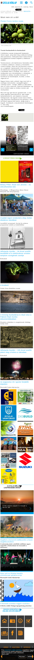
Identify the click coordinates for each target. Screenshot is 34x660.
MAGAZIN (27, 11)
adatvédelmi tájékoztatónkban (13, 650)
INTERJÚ (27, 647)
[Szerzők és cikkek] (20, 636)
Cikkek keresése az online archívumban (11, 610)
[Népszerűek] (20, 624)
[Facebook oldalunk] (12, 636)
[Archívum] (4, 636)
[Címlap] (4, 624)
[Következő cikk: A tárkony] (1, 656)
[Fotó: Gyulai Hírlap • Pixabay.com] (4, 120)
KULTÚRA (16, 647)
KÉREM (30, 656)
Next (31, 509)
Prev (3, 509)
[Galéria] (12, 624)
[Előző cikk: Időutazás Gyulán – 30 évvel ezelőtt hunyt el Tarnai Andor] (33, 656)
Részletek (22, 656)
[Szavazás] (28, 624)
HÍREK (5, 647)
